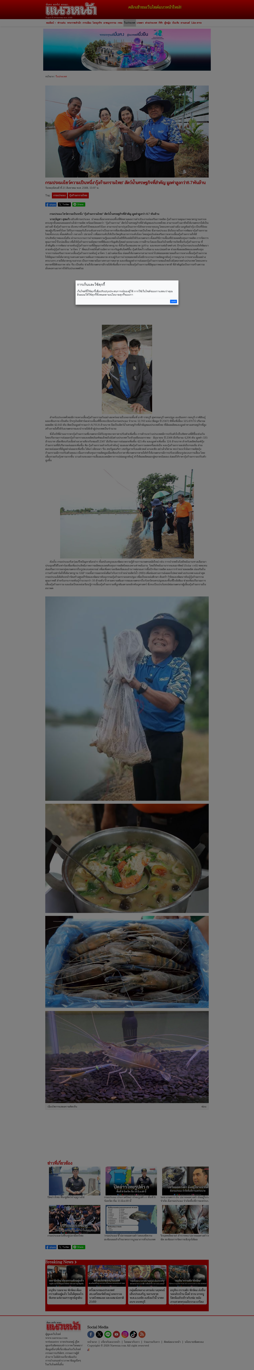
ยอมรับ (173, 301)
